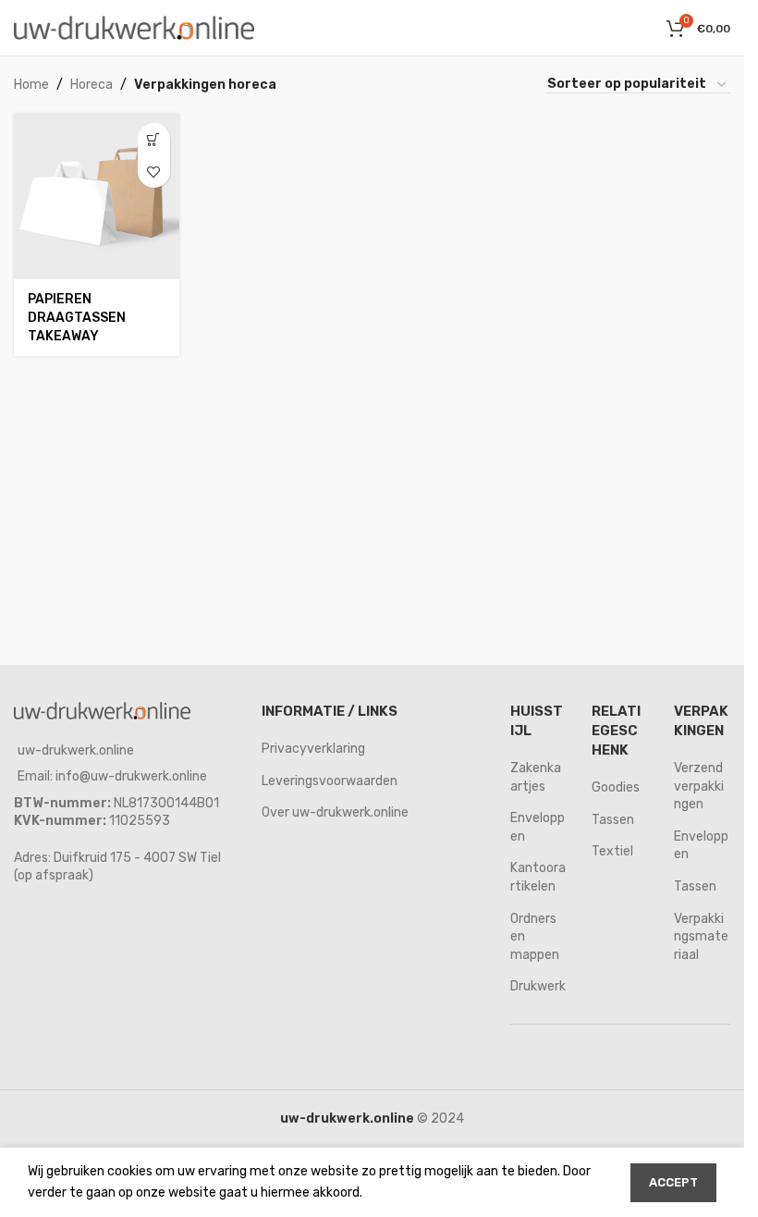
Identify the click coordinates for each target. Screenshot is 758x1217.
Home (31, 84)
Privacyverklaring (313, 748)
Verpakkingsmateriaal (701, 937)
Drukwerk (538, 986)
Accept (673, 1182)
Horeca (91, 84)
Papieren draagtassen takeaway (77, 317)
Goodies (616, 787)
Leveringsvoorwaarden (329, 781)
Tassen (613, 820)
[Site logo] (134, 27)
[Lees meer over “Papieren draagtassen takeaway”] (154, 139)
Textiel (612, 851)
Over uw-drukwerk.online (335, 812)
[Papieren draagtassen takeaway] (96, 196)
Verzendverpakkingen (699, 786)
